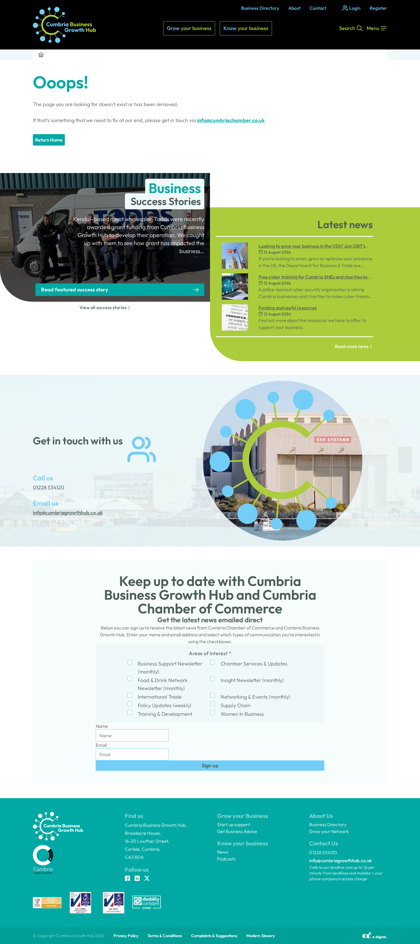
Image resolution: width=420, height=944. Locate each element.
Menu (373, 28)
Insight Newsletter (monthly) (252, 680)
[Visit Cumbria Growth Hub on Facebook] (127, 879)
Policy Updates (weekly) (164, 705)
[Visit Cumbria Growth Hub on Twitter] (146, 879)
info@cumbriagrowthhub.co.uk (340, 860)
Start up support (233, 824)
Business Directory (260, 8)
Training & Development (165, 714)
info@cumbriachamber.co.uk (231, 120)
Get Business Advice (237, 831)
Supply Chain (236, 705)
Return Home (49, 140)
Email (101, 745)
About (294, 8)
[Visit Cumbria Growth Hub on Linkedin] (137, 879)
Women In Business (242, 714)
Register (378, 8)
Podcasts (226, 859)
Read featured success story (74, 289)
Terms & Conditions (164, 935)
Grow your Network (329, 831)
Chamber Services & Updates (254, 663)
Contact (318, 8)
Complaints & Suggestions (214, 935)
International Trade (160, 696)
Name (102, 726)
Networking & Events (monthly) (255, 696)
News (222, 852)
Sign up (210, 765)
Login (355, 8)
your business (189, 28)
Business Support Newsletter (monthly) (170, 667)
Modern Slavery (260, 935)
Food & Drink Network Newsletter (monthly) (163, 684)
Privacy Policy (125, 935)
